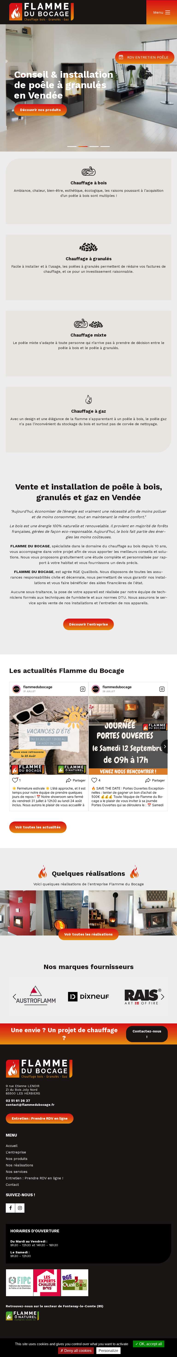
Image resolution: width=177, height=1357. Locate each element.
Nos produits (16, 1159)
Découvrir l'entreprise (88, 624)
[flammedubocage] (16, 689)
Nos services (16, 1172)
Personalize (108, 1351)
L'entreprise (16, 1152)
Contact (12, 1185)
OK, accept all (150, 1344)
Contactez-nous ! (147, 1034)
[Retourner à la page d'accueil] (41, 20)
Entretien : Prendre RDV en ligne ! (34, 1178)
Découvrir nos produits (40, 110)
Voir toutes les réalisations (88, 934)
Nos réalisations (19, 1165)
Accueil (12, 1146)
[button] (72, 146)
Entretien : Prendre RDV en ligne (40, 1118)
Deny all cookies (77, 1351)
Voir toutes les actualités (38, 827)
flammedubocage (37, 687)
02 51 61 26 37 (18, 1101)
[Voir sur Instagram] (83, 689)
